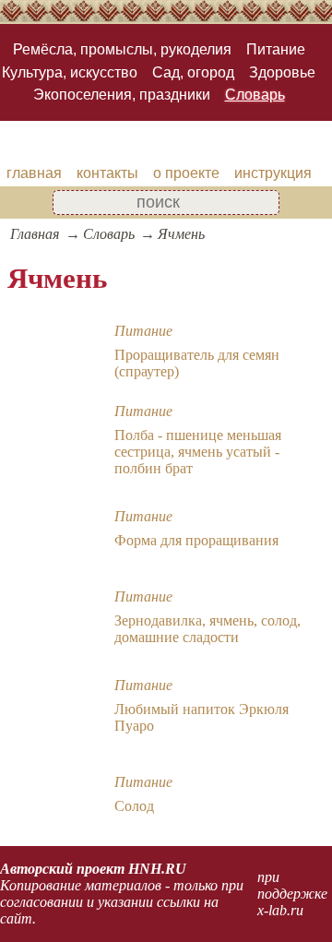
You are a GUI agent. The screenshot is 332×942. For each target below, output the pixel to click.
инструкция (273, 173)
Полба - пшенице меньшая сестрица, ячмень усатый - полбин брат (197, 451)
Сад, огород (193, 72)
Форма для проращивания (196, 540)
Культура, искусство (69, 72)
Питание (275, 49)
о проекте (186, 173)
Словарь (255, 94)
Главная (34, 234)
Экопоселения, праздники (121, 94)
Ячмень (181, 234)
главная (34, 173)
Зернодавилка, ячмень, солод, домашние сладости (207, 629)
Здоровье (282, 72)
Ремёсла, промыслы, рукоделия (122, 49)
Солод (134, 806)
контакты (107, 173)
